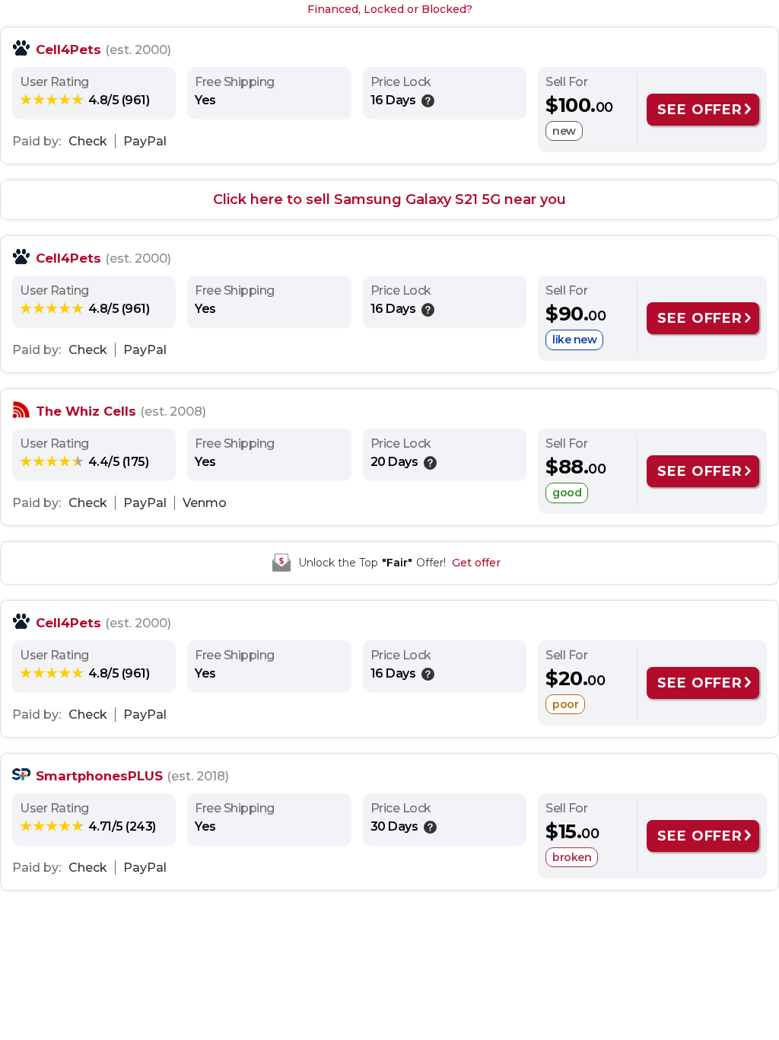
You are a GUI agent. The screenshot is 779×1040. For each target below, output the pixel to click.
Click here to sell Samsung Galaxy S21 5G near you (389, 199)
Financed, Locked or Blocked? (389, 9)
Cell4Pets (68, 49)
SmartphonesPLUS (99, 775)
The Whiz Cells (86, 411)
